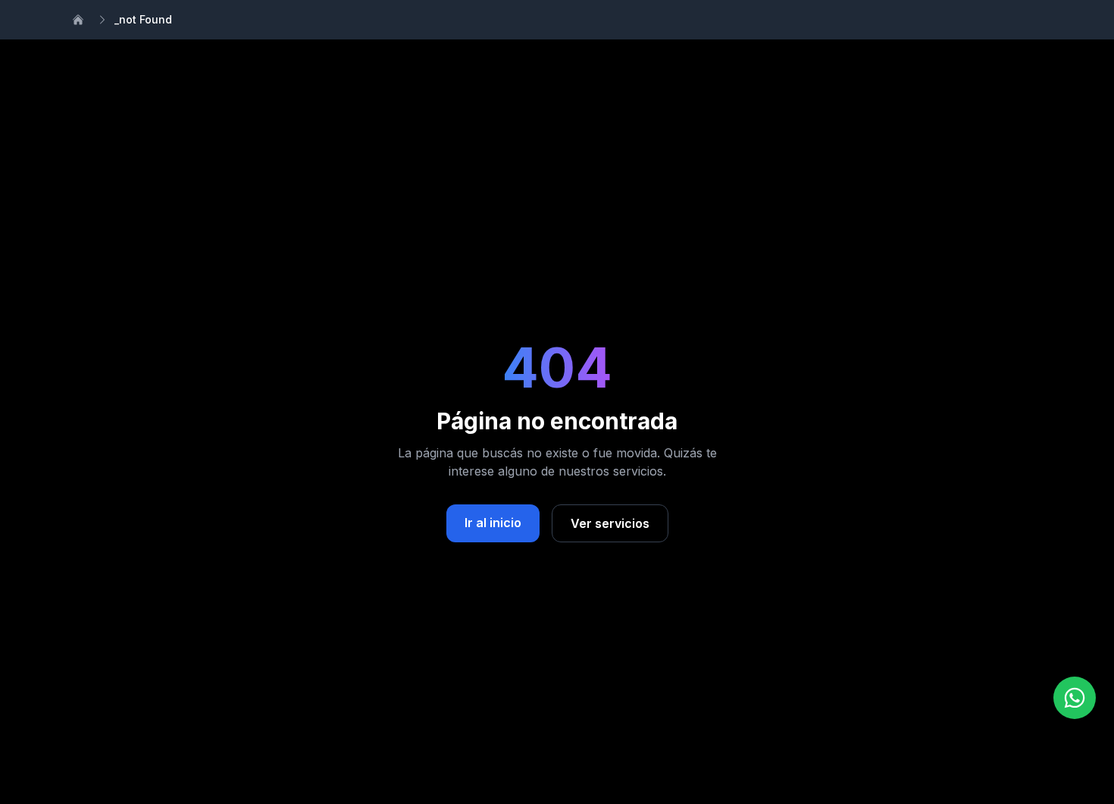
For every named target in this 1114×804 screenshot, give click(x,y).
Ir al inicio (493, 522)
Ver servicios (610, 523)
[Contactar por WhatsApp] (1074, 698)
